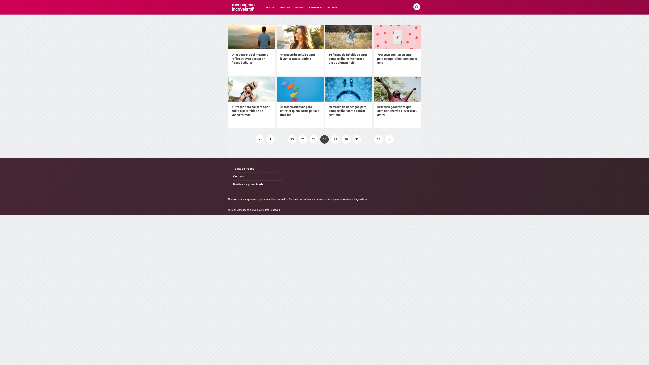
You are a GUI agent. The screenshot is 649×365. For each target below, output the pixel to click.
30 (346, 139)
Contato (238, 176)
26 (303, 139)
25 (292, 139)
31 (357, 139)
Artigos (332, 7)
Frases (270, 7)
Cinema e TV (316, 7)
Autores (299, 7)
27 (313, 139)
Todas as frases (243, 168)
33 (378, 139)
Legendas (284, 7)
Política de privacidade (248, 184)
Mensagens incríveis (247, 210)
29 (335, 139)
